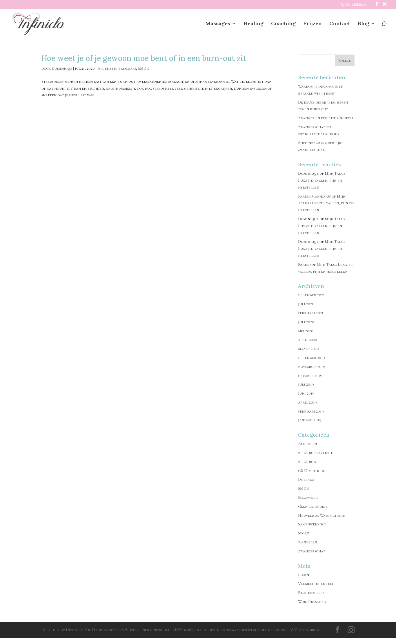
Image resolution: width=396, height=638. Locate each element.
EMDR (143, 68)
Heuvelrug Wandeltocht (322, 515)
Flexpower (308, 497)
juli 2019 (306, 384)
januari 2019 (309, 419)
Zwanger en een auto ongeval (326, 117)
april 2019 (307, 402)
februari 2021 (310, 312)
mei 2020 (305, 330)
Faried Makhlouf (314, 196)
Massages (218, 24)
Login (303, 574)
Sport (303, 533)
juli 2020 (306, 321)
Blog (363, 24)
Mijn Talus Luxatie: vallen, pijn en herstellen (321, 180)
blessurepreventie (315, 452)
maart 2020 (308, 348)
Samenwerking (312, 524)
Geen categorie (313, 506)
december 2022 (311, 294)
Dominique (62, 68)
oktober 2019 (310, 375)
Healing (254, 24)
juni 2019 (306, 393)
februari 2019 (311, 411)
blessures (127, 68)
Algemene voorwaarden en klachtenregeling (245, 629)
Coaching (283, 24)
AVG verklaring (304, 629)
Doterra (306, 479)
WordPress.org (312, 601)
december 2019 (311, 357)
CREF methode (311, 470)
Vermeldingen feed (316, 583)
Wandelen (307, 542)
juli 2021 (305, 303)
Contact (339, 24)
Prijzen (312, 24)
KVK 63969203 (188, 629)
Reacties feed (311, 592)
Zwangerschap (311, 551)
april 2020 (307, 339)
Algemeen (106, 68)
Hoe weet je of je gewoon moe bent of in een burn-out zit (143, 58)
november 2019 (311, 366)
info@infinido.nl (156, 629)
